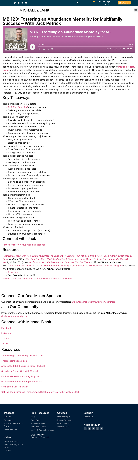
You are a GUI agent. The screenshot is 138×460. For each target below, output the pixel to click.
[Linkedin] (19, 3)
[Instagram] (22, 3)
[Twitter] (15, 3)
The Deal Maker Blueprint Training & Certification (59, 265)
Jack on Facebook (36, 244)
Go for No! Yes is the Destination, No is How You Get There (59, 262)
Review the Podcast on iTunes (56, 278)
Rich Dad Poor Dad (18, 107)
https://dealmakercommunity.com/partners (93, 301)
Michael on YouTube (31, 278)
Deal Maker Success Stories (40, 436)
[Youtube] (26, 3)
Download (13, 272)
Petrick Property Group (15, 244)
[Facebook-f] (11, 3)
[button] (136, 10)
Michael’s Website (12, 278)
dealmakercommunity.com (14, 316)
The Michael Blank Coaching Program (103, 265)
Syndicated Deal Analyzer (21, 265)
